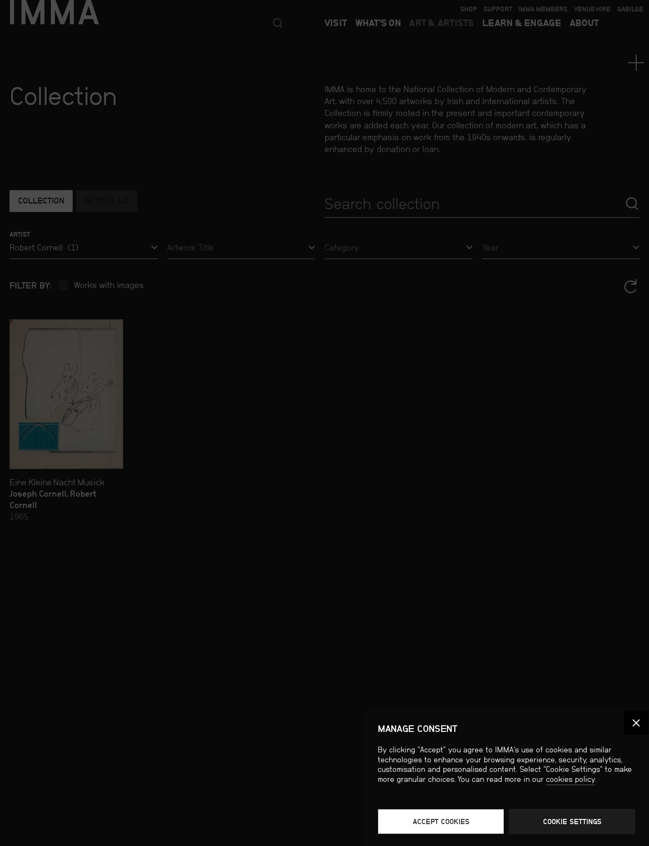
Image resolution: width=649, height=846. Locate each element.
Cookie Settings (572, 821)
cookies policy (570, 779)
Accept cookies (441, 821)
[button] (636, 723)
